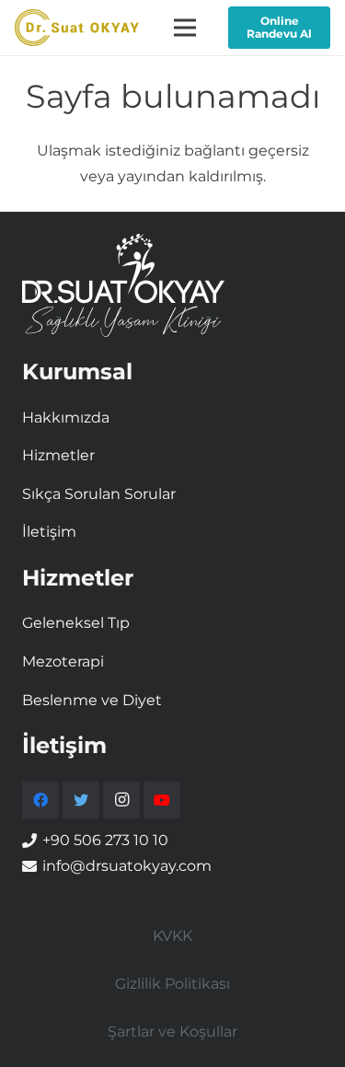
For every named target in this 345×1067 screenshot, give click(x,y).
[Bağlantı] (77, 27)
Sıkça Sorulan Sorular (99, 494)
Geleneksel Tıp (76, 623)
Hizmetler (58, 455)
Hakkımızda (65, 417)
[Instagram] (121, 800)
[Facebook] (40, 800)
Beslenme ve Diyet (92, 700)
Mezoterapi (63, 661)
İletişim (49, 531)
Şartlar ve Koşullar (172, 1031)
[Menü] (185, 28)
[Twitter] (81, 800)
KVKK (172, 936)
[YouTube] (162, 800)
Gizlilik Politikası (172, 983)
